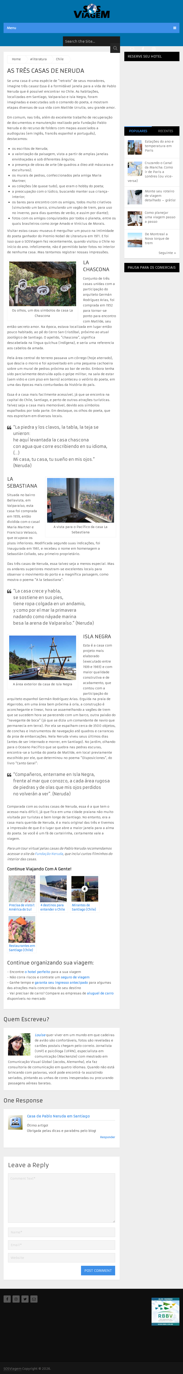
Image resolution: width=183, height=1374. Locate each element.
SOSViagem (12, 1369)
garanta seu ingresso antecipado (61, 983)
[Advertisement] (153, 303)
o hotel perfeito (37, 972)
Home (16, 59)
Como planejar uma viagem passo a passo (160, 217)
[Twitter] (25, 1299)
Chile (60, 59)
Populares (138, 131)
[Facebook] (7, 1299)
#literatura (38, 59)
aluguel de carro (100, 993)
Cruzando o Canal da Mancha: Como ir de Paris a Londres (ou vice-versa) (150, 172)
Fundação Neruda (49, 854)
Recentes (165, 131)
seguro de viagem (75, 977)
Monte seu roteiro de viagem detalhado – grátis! (160, 195)
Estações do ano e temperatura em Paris (159, 145)
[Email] (33, 1299)
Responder (107, 1137)
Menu (11, 28)
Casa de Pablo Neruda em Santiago (58, 1116)
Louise (40, 1035)
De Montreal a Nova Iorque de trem (157, 238)
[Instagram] (16, 1299)
